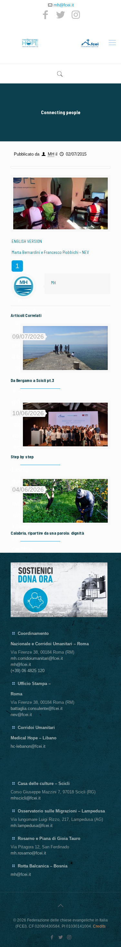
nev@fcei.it (21, 714)
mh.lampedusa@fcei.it (32, 825)
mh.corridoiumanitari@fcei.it (37, 658)
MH (51, 154)
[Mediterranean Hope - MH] (60, 42)
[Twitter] (60, 14)
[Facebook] (45, 14)
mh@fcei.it (64, 5)
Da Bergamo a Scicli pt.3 (32, 380)
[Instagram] (76, 14)
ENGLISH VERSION (27, 241)
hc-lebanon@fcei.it (28, 746)
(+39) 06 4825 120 (28, 670)
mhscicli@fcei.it (26, 798)
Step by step (22, 456)
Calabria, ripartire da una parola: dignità (47, 533)
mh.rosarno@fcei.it (28, 853)
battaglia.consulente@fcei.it (37, 708)
